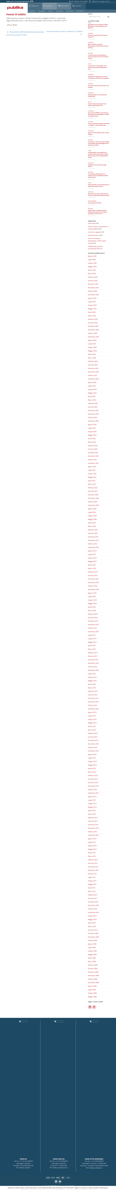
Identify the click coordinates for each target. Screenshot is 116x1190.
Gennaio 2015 (92, 737)
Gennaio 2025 (92, 323)
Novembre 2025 (93, 288)
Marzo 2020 (92, 526)
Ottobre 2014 (92, 747)
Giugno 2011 (92, 881)
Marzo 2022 (92, 442)
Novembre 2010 (93, 905)
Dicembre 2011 (93, 867)
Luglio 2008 (92, 990)
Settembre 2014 (93, 751)
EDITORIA (65, 6)
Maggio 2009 (92, 955)
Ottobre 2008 (92, 979)
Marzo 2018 (92, 611)
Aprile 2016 (92, 684)
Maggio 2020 (92, 519)
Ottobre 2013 (92, 790)
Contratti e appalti (94, 232)
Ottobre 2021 (92, 460)
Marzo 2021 (92, 484)
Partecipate (69, 11)
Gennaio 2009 (92, 969)
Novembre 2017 (93, 625)
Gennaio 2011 (92, 898)
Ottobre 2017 (92, 628)
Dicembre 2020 (93, 495)
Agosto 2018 (92, 593)
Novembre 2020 (93, 498)
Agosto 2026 (92, 256)
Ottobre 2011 (92, 874)
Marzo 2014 (92, 772)
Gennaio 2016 (92, 695)
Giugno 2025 (92, 305)
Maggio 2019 (92, 561)
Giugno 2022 (92, 432)
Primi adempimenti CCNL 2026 (94, 203)
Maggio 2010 (92, 919)
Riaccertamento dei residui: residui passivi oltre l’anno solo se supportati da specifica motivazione (98, 194)
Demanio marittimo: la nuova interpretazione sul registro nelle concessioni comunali (98, 185)
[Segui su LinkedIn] (30, 1)
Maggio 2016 (92, 681)
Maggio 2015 (92, 723)
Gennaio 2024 (92, 365)
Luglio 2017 (92, 635)
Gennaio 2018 (92, 618)
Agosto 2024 (92, 340)
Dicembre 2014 (93, 740)
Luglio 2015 (92, 716)
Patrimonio (59, 11)
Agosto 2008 (92, 986)
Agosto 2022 (92, 425)
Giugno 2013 (92, 804)
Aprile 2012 (92, 853)
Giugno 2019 (92, 558)
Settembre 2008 (93, 983)
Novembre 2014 (93, 744)
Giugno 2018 (92, 600)
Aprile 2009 (92, 958)
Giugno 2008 (92, 993)
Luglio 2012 (92, 842)
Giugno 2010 (92, 916)
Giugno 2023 (92, 389)
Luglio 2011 (92, 877)
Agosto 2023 (92, 382)
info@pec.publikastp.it (95, 1168)
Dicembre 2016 (93, 660)
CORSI (49, 6)
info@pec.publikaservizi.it (60, 1168)
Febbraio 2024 (93, 361)
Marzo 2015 (92, 730)
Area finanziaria (93, 235)
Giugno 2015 (92, 719)
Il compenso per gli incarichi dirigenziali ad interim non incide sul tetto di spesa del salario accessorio (98, 56)
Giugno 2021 (92, 474)
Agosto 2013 (92, 797)
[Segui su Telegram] (32, 1)
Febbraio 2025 (93, 319)
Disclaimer (58, 1188)
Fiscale (50, 11)
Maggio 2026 (92, 267)
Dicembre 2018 (93, 579)
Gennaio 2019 (92, 575)
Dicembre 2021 (93, 453)
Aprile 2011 (92, 888)
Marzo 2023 (92, 400)
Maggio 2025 (92, 309)
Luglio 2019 (92, 554)
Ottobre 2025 (92, 291)
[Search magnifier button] (108, 17)
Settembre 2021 (93, 463)
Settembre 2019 (93, 547)
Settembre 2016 (93, 670)
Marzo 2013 (92, 814)
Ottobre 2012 (92, 832)
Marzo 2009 (92, 962)
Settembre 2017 (93, 632)
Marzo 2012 (92, 856)
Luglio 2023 (92, 386)
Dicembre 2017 (93, 621)
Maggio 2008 (92, 997)
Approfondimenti (92, 201)
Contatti (37, 1188)
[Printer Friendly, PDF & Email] (12, 25)
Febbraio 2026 (93, 277)
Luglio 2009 (92, 947)
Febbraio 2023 (93, 403)
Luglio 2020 (92, 512)
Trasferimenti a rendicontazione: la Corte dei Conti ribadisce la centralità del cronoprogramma (98, 77)
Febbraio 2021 (93, 488)
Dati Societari (44, 1188)
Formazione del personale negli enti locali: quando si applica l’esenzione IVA (97, 104)
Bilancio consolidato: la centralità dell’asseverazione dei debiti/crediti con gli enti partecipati (98, 46)
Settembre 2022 (93, 421)
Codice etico (51, 1188)
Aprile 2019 (92, 565)
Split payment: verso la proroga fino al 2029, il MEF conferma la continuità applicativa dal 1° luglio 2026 (98, 26)
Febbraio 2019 (93, 572)
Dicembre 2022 (93, 411)
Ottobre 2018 (92, 586)
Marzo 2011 (92, 891)
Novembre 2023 (93, 372)
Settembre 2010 (93, 912)
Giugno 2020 (92, 516)
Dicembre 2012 (93, 825)
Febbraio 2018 (93, 614)
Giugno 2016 (92, 677)
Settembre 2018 (93, 589)
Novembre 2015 (93, 702)
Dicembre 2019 (93, 537)
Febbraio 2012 (93, 860)
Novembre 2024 (93, 330)
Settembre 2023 (93, 379)
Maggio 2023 (92, 393)
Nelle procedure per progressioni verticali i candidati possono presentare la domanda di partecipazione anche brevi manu (97, 212)
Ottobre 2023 (92, 375)
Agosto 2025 (92, 298)
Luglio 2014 (92, 758)
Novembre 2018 (93, 582)
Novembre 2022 (93, 414)
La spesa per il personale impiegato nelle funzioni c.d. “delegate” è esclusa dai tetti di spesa (98, 124)
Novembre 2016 (93, 663)
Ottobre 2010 (92, 909)
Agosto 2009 (92, 944)
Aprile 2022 (92, 439)
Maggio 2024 (92, 351)
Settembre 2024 (93, 337)
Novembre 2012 (93, 828)
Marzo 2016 (92, 688)
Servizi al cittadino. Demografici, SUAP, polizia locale (97, 240)
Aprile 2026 (92, 270)
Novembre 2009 (93, 937)
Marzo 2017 (92, 649)
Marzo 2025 (92, 316)
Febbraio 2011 (93, 895)
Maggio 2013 (92, 807)
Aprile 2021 (92, 481)
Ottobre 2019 (92, 544)
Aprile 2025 (92, 312)
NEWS (78, 6)
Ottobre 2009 (92, 940)
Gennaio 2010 (92, 930)
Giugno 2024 (92, 347)
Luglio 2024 (92, 344)
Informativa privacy (75, 1188)
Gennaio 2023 (92, 407)
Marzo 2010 (92, 926)
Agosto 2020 (92, 509)
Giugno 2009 (92, 951)
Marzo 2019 (92, 568)
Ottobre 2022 (92, 418)
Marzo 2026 (92, 274)
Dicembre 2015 (93, 698)
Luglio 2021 (92, 470)
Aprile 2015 (92, 726)
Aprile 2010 (92, 923)
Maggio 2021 (92, 477)
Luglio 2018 (92, 597)
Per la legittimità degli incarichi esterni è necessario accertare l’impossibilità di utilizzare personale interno (98, 175)
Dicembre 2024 (93, 326)
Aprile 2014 (92, 768)
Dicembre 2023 (93, 368)
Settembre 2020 (93, 505)
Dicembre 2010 (93, 902)
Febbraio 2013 (93, 818)
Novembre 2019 (93, 540)
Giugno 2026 (92, 263)
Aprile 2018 (92, 607)
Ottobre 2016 (92, 667)
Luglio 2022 (92, 428)
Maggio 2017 (92, 642)
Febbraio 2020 (93, 530)
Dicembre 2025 (93, 284)
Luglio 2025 (92, 302)
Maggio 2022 (92, 435)
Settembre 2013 (93, 793)
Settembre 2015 (93, 709)
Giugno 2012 (92, 846)
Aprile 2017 (92, 646)
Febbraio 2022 (93, 446)
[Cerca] (90, 1)
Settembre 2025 (93, 295)
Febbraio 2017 (93, 653)
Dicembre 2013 (93, 783)
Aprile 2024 (92, 354)
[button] (101, 1)
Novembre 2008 (93, 976)
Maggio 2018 (92, 604)
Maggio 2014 (92, 765)
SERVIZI (35, 6)
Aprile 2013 (92, 811)
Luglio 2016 (92, 674)
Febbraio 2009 (93, 965)
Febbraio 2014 (93, 775)
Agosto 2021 (92, 467)
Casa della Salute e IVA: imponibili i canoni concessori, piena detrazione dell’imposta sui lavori (97, 67)
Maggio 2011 (92, 884)
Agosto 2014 (92, 754)
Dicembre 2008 (93, 972)
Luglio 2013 (92, 800)
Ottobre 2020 (92, 502)
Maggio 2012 (92, 849)
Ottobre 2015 (92, 705)
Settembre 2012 (93, 835)
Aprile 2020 (92, 523)
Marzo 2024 (92, 358)
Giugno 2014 (92, 761)
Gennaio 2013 (92, 821)
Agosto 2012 (92, 839)
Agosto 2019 (92, 551)
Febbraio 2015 (93, 733)
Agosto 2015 (92, 712)
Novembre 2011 (93, 870)
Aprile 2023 (92, 396)
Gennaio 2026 (92, 281)
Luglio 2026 (92, 260)
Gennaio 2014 (92, 779)
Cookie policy (66, 1188)
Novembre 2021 (93, 456)
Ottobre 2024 (92, 333)
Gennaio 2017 (92, 656)
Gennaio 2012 (92, 863)
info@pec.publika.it (25, 1168)
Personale (32, 11)
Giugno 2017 (92, 639)
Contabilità (41, 11)
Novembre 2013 (93, 786)
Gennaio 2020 (92, 533)
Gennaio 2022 (92, 449)
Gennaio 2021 (92, 491)
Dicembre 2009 (93, 933)
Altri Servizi (79, 11)
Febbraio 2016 (93, 691)
